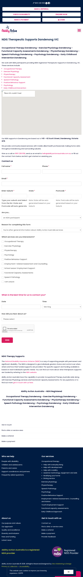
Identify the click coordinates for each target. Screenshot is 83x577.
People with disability (10, 461)
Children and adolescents (12, 465)
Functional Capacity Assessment (17, 77)
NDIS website (31, 372)
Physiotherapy (9, 74)
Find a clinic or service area (12, 430)
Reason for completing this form (16, 224)
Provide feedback (49, 537)
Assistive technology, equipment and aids (60, 473)
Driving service (49, 478)
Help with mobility (50, 470)
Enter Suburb (8, 191)
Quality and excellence (11, 530)
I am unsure (9, 282)
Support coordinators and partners (16, 471)
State (32, 191)
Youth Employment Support (53, 505)
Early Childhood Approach (52, 511)
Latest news (6, 540)
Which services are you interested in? (18, 237)
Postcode (61, 191)
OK (69, 572)
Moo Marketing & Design (61, 564)
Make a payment (8, 441)
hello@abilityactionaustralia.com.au (56, 153)
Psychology (8, 85)
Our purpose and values (11, 523)
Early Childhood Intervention (15, 88)
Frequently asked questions (13, 475)
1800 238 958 (39, 3)
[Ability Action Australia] (9, 29)
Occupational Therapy (13, 69)
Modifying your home (51, 475)
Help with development (52, 467)
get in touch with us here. (23, 382)
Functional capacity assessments (55, 508)
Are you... (6, 212)
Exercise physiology (49, 482)
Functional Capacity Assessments (18, 273)
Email (5, 178)
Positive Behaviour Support (14, 82)
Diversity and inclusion (10, 533)
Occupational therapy (50, 461)
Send (7, 340)
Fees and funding (8, 537)
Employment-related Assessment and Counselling (25, 264)
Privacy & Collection (10, 566)
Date (4, 301)
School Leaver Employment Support (19, 268)
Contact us (46, 523)
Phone (45, 166)
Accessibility (24, 566)
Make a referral (8, 436)
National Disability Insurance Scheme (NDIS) (22, 361)
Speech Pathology (11, 80)
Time (44, 301)
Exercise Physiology (11, 71)
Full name (6, 166)
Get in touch (7, 425)
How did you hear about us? (14, 314)
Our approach (7, 526)
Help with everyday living (53, 464)
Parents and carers (9, 468)
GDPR (20, 573)
